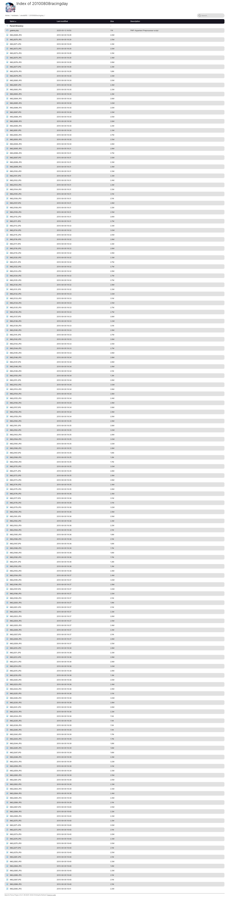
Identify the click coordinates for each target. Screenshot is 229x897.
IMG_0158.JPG (15, 412)
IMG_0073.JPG (15, 53)
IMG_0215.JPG (15, 671)
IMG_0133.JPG (15, 298)
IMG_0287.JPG (15, 880)
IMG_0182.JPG (15, 521)
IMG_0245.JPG (15, 748)
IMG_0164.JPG (15, 439)
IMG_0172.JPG (15, 475)
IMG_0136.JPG (15, 312)
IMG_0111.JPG (15, 221)
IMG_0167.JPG (15, 453)
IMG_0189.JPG (15, 553)
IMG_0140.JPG (15, 330)
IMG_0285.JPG (15, 871)
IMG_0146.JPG (15, 357)
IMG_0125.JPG (15, 280)
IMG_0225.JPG (15, 693)
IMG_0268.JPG (15, 811)
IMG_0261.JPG (15, 780)
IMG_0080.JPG (16, 80)
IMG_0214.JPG (15, 666)
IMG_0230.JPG (15, 702)
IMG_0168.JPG (15, 457)
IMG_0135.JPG (15, 307)
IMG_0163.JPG (15, 435)
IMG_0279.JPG (15, 852)
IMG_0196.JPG (15, 584)
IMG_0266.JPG (15, 802)
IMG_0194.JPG (15, 575)
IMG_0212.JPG (15, 657)
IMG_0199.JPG (15, 598)
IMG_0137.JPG (15, 316)
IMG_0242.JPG (15, 734)
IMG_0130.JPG (15, 285)
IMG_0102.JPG (15, 180)
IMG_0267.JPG (15, 807)
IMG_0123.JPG (15, 271)
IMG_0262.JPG (15, 784)
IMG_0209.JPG (15, 643)
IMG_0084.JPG (16, 99)
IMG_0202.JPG (15, 612)
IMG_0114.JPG (15, 230)
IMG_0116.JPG (15, 239)
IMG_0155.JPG (15, 398)
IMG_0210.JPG (15, 648)
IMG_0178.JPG (15, 503)
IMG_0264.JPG (15, 793)
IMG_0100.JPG (15, 171)
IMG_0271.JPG (15, 825)
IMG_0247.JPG (15, 752)
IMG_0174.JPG (15, 485)
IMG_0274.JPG (15, 839)
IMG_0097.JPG (15, 158)
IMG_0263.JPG (15, 789)
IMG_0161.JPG (15, 425)
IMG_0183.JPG (15, 525)
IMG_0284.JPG (15, 866)
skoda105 (23, 15)
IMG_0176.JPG (15, 494)
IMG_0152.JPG (15, 385)
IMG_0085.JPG (16, 103)
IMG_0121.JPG (15, 262)
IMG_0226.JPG (15, 698)
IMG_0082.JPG (15, 89)
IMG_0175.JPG (15, 489)
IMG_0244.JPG (15, 743)
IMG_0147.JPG (15, 362)
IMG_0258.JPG (15, 766)
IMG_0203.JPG (15, 616)
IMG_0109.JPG (15, 212)
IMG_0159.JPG (15, 416)
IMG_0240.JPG (15, 730)
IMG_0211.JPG (15, 653)
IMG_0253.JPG (15, 762)
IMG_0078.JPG (15, 71)
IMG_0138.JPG (15, 321)
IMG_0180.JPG (15, 512)
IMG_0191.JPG (15, 562)
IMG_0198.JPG (15, 594)
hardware (14, 15)
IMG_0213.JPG (15, 662)
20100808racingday (36, 15)
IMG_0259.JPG (15, 771)
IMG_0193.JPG (15, 571)
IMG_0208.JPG (15, 639)
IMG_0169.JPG (15, 462)
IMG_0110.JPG (15, 217)
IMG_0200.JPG (15, 603)
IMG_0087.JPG (15, 112)
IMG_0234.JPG (15, 716)
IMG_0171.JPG (15, 471)
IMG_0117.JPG (15, 244)
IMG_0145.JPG (15, 353)
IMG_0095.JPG (16, 148)
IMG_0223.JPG (15, 684)
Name (12, 21)
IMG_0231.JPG (15, 707)
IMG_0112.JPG (15, 226)
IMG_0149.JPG (15, 371)
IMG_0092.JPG (15, 135)
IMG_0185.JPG (15, 534)
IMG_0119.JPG (15, 253)
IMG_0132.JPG (15, 294)
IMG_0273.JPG (15, 834)
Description (135, 21)
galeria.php (14, 30)
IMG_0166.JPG (15, 448)
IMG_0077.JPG (15, 67)
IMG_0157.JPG (15, 407)
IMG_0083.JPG (16, 94)
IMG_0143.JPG (15, 344)
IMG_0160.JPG (15, 421)
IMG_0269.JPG (15, 816)
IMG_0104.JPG (15, 189)
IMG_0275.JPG (15, 843)
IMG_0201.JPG (15, 607)
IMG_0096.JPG (16, 153)
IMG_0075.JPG (15, 58)
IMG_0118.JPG (15, 248)
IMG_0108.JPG (15, 208)
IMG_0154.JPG (15, 394)
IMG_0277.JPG (15, 848)
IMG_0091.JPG (15, 130)
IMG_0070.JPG (15, 39)
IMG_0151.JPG (15, 380)
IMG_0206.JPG (15, 630)
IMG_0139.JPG (15, 326)
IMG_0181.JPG (15, 516)
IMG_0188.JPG (15, 548)
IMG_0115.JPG (15, 235)
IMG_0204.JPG (15, 621)
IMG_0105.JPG (15, 194)
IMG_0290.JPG (15, 889)
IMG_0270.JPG (15, 821)
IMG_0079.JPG (15, 76)
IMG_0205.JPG (15, 625)
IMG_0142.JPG (15, 339)
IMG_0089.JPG (16, 121)
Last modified (62, 21)
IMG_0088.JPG (16, 117)
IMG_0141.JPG (15, 335)
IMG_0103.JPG (15, 185)
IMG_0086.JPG (16, 108)
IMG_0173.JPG (15, 480)
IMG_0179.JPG (15, 507)
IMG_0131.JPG (15, 289)
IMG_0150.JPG (15, 376)
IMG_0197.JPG (15, 589)
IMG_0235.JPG (15, 721)
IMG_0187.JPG (15, 544)
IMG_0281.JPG (15, 857)
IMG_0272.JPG (15, 830)
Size (112, 21)
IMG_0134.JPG (15, 303)
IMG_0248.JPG (15, 757)
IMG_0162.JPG (15, 430)
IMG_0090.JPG (16, 126)
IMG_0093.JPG (16, 139)
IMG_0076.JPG (15, 62)
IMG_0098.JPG (16, 162)
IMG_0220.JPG (15, 680)
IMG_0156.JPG (15, 403)
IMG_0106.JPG (15, 198)
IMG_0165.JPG (15, 444)
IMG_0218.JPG (15, 675)
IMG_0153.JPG (15, 389)
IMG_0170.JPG (15, 466)
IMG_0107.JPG (15, 203)
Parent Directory (16, 26)
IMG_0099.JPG (16, 167)
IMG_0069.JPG (16, 35)
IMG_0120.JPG (15, 257)
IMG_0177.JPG (15, 498)
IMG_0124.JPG (15, 276)
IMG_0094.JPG (16, 144)
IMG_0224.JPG (15, 689)
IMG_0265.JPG (15, 798)
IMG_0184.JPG (15, 530)
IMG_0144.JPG (15, 348)
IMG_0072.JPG (15, 49)
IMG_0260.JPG (15, 775)
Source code (51, 895)
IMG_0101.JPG (15, 176)
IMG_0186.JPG (15, 539)
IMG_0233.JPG (15, 712)
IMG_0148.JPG (15, 366)
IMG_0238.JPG (15, 725)
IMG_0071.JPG (15, 44)
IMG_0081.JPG (15, 85)
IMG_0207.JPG (15, 634)
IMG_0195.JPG (15, 580)
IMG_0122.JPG (15, 267)
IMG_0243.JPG (15, 739)
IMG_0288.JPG (15, 884)
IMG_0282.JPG (15, 861)
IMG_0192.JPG (15, 566)
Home (7, 15)
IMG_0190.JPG (15, 557)
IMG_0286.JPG (15, 875)
